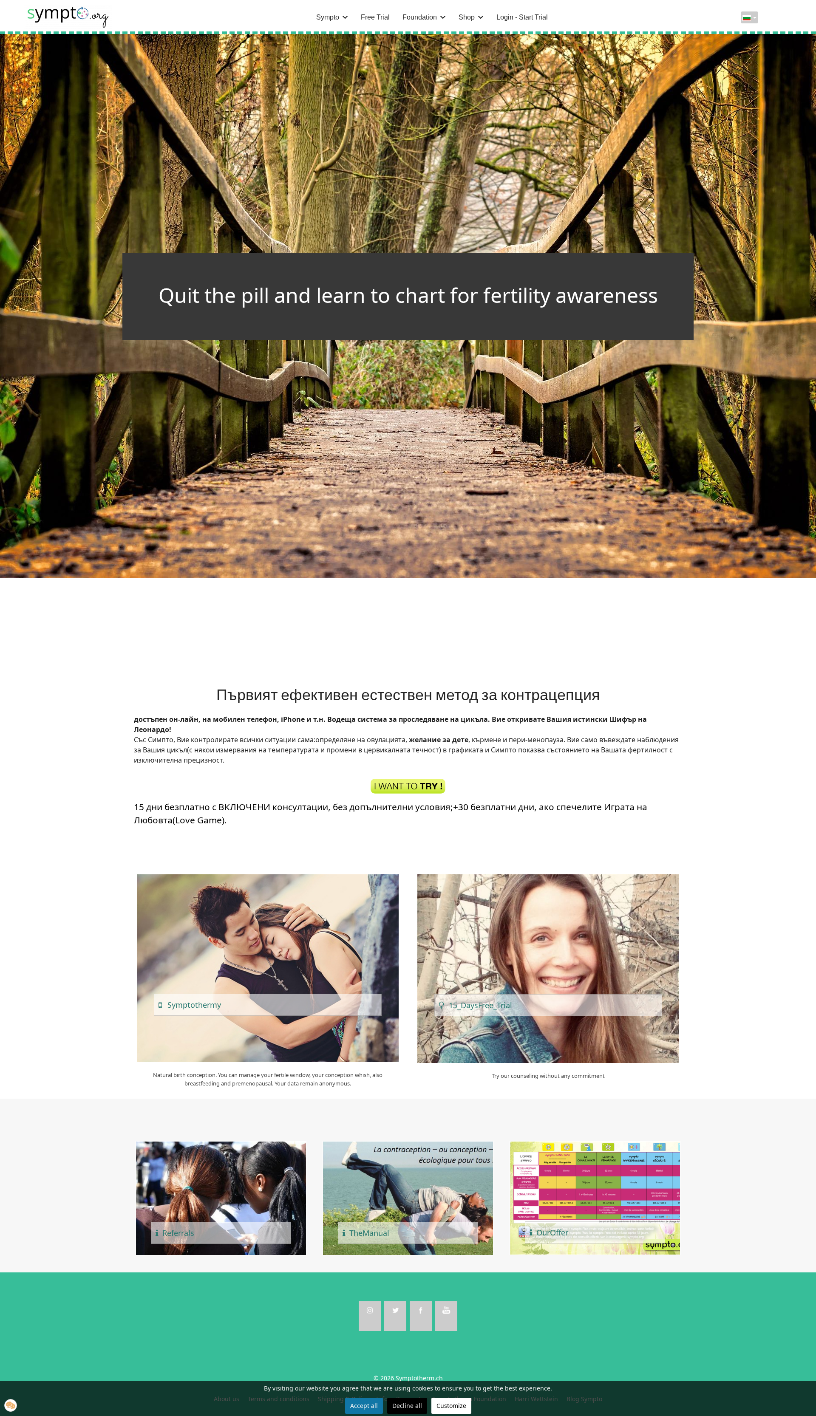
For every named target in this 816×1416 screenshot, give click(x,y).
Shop (467, 17)
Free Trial (375, 17)
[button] (10, 1405)
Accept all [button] (364, 1406)
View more (267, 968)
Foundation (419, 17)
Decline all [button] (407, 1406)
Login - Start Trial (522, 17)
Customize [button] (451, 1406)
